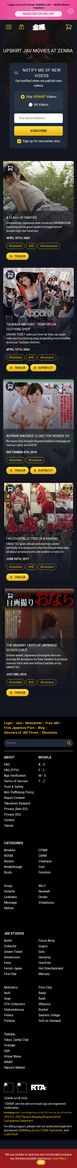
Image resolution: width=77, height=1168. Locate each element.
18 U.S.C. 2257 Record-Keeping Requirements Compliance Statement (32, 1118)
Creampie (45, 861)
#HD (31, 246)
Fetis (7, 963)
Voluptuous (46, 902)
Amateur (9, 850)
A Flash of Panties (21, 218)
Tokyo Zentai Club (16, 1040)
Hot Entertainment (50, 968)
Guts (41, 952)
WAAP (8, 1062)
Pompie (9, 1021)
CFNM (42, 850)
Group (8, 886)
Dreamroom (12, 957)
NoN (7, 993)
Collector (10, 946)
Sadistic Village (49, 1015)
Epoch (35, 1130)
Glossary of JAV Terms (21, 732)
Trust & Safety (13, 787)
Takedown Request (17, 803)
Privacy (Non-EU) (15, 809)
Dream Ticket (13, 952)
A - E (41, 764)
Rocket (43, 1010)
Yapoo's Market (14, 1067)
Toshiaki (9, 1045)
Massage (10, 902)
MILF (42, 886)
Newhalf (44, 891)
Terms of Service (16, 781)
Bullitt (8, 940)
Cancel (8, 825)
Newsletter (33, 723)
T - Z (41, 781)
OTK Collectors (14, 1004)
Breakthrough (13, 867)
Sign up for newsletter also (41, 141)
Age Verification (15, 775)
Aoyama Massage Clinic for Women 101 (38, 436)
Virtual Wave (12, 1056)
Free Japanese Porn (19, 728)
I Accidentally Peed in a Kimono (32, 538)
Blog (41, 728)
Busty (8, 872)
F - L (41, 770)
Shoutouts (49, 732)
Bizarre (9, 861)
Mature (9, 908)
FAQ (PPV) (11, 770)
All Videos (41, 105)
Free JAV (52, 723)
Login (8, 723)
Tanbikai (9, 1034)
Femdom (44, 872)
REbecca (44, 1004)
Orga (7, 998)
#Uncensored (48, 246)
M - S (42, 775)
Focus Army (46, 940)
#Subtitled (15, 246)
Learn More (59, 1158)
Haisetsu (44, 957)
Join (19, 723)
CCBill (44, 1130)
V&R (7, 1051)
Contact (9, 820)
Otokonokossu (14, 1010)
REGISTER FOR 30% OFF (38, 13)
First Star (10, 974)
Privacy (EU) (12, 814)
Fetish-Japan (13, 968)
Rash (41, 998)
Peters (8, 1015)
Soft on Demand (49, 1021)
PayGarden (56, 1130)
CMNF (42, 856)
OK (41, 1162)
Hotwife (9, 891)
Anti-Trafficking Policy (19, 792)
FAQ (7, 764)
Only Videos (41, 97)
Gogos (43, 946)
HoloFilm (44, 963)
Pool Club (45, 987)
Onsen (42, 897)
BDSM (8, 856)
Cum (41, 867)
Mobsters (11, 987)
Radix (42, 993)
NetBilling (25, 1130)
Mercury (44, 974)
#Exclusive (47, 357)
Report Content (14, 798)
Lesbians (10, 897)
